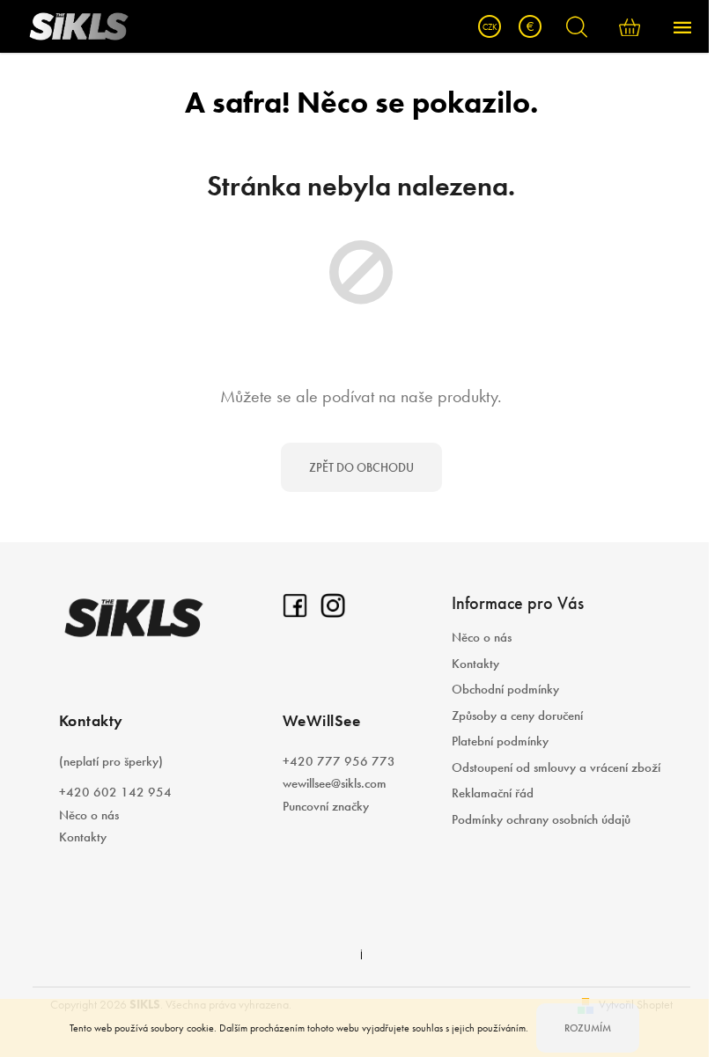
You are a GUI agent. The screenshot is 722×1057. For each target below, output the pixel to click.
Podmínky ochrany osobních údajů (541, 819)
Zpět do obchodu (361, 467)
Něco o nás (89, 815)
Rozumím (587, 1028)
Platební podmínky (500, 741)
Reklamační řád (493, 793)
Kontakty (83, 837)
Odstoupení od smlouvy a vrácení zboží (556, 767)
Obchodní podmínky (505, 689)
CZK (490, 27)
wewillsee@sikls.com (335, 783)
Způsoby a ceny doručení (517, 715)
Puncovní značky (326, 806)
